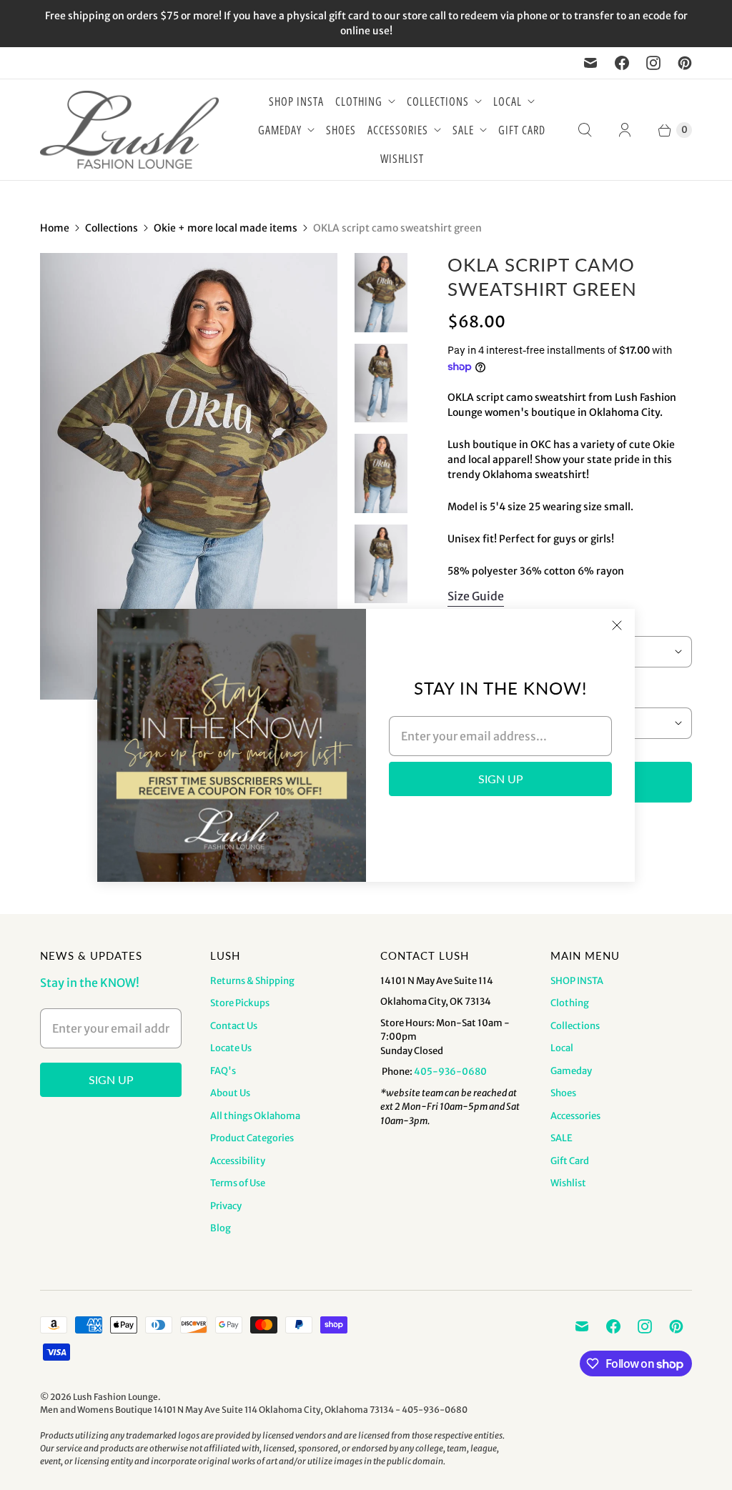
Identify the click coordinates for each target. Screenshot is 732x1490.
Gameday (280, 130)
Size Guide (475, 596)
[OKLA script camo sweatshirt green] (188, 476)
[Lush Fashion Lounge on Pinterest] (685, 63)
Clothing (358, 101)
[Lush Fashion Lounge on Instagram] (653, 63)
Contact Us (233, 1026)
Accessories (397, 130)
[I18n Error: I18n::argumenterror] (381, 292)
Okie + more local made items (225, 228)
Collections (438, 101)
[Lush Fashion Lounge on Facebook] (622, 63)
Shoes (341, 130)
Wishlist (402, 159)
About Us (230, 1093)
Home (54, 228)
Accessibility (237, 1161)
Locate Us (231, 1048)
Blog (220, 1228)
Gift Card (521, 130)
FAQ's (223, 1071)
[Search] (585, 130)
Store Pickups (239, 1003)
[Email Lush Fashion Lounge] (590, 63)
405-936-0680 (450, 1072)
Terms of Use (237, 1183)
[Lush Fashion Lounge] (129, 130)
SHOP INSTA (296, 101)
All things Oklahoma (255, 1116)
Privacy (226, 1206)
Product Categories (252, 1138)
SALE (463, 130)
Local (507, 101)
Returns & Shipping (252, 981)
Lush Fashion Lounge (115, 1396)
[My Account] (625, 130)
